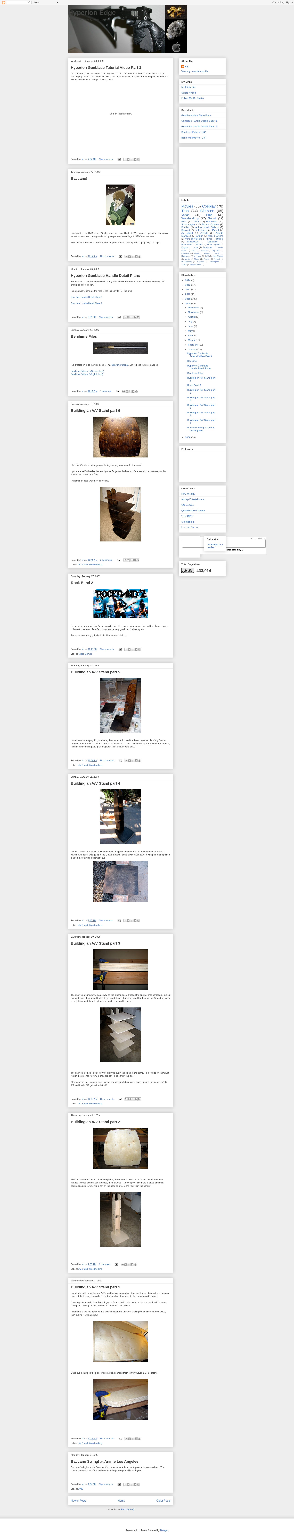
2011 (188, 294)
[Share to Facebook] (134, 159)
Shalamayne (188, 224)
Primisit (217, 259)
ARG (193, 251)
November (194, 312)
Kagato (184, 247)
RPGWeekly (186, 262)
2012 (188, 289)
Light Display (218, 256)
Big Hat (216, 251)
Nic (187, 66)
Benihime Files (84, 336)
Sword (212, 218)
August (192, 316)
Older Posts (163, 1500)
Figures (207, 253)
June (191, 326)
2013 (188, 285)
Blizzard (185, 230)
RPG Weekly (188, 493)
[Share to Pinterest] (138, 159)
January (192, 349)
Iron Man (197, 256)
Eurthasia (185, 253)
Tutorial (219, 239)
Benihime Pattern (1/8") (194, 137)
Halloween (185, 256)
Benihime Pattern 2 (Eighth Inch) (87, 374)
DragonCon (192, 242)
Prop (209, 215)
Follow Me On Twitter (192, 98)
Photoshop (186, 244)
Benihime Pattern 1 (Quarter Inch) (87, 371)
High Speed (201, 230)
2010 (188, 298)
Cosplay (209, 206)
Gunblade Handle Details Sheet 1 (199, 120)
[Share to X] (131, 159)
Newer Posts (78, 1500)
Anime (209, 239)
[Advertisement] (202, 169)
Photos (206, 259)
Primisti (185, 227)
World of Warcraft (193, 239)
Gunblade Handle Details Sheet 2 (199, 126)
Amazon (204, 251)
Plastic (199, 244)
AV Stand (83, 564)
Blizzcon (207, 211)
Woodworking (95, 564)
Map (195, 247)
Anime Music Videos (207, 227)
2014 (188, 280)
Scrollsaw (207, 247)
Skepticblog (187, 521)
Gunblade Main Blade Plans (196, 115)
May (190, 330)
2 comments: (107, 560)
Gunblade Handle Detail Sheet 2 (86, 303)
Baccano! (79, 178)
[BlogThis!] (128, 159)
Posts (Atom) (127, 1509)
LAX (207, 256)
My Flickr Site (188, 87)
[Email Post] (118, 159)
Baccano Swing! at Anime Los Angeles (104, 1461)
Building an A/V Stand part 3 (95, 943)
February (193, 344)
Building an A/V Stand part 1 (95, 1287)
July (190, 321)
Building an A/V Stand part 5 (95, 672)
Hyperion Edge (92, 12)
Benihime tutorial (120, 365)
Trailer (184, 265)
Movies (187, 206)
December (194, 307)
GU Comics (187, 504)
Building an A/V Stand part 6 (95, 410)
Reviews (200, 262)
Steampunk (214, 262)
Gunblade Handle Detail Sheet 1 (86, 297)
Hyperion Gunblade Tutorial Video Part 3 (106, 67)
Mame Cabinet (210, 224)
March (191, 340)
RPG (183, 221)
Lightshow (212, 242)
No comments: (106, 159)
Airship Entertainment (193, 499)
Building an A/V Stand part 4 (95, 783)
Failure (196, 253)
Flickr (217, 253)
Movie (187, 259)
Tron (185, 211)
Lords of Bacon (189, 527)
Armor (199, 235)
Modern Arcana (215, 236)
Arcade (204, 233)
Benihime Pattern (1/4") (194, 132)
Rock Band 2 (82, 583)
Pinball (215, 230)
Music (196, 259)
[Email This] (125, 159)
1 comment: (106, 391)
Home (121, 1500)
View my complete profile (194, 71)
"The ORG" (187, 516)
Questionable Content (193, 510)
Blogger (164, 1530)
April (190, 335)
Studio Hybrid (188, 92)
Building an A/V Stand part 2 (95, 1122)
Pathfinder (211, 221)
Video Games (85, 654)
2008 (188, 437)
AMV (80, 1489)
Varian (185, 215)
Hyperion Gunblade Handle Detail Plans (105, 275)
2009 (188, 303)
